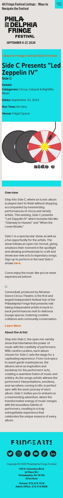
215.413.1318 (36, 483)
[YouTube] (36, 455)
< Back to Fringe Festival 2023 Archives (29, 56)
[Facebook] (27, 455)
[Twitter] (10, 455)
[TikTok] (44, 455)
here (17, 263)
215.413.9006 (39, 486)
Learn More (13, 325)
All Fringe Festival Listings (19, 4)
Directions (32, 478)
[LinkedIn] (53, 455)
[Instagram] (19, 455)
